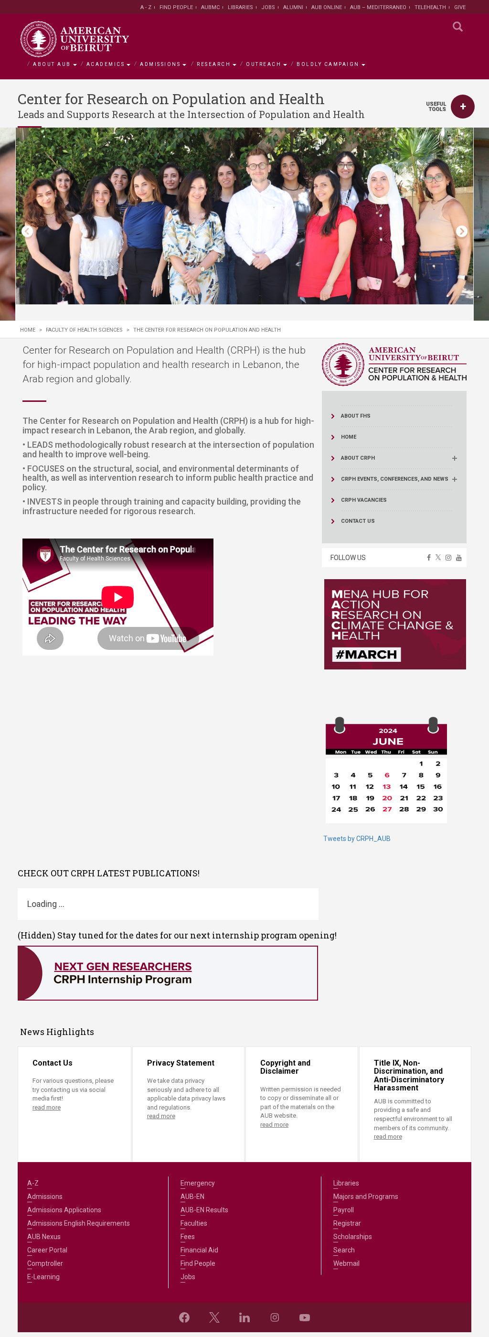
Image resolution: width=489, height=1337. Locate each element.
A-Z (33, 1183)
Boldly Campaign (328, 64)
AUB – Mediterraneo (378, 7)
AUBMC (210, 7)
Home (27, 330)
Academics (105, 64)
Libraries (240, 7)
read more (46, 1107)
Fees (188, 1236)
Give (460, 7)
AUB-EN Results (204, 1210)
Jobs (268, 7)
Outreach (263, 64)
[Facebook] (184, 1317)
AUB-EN (192, 1196)
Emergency (198, 1183)
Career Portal (47, 1250)
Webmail (346, 1263)
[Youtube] (304, 1317)
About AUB (52, 64)
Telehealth (430, 7)
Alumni (293, 7)
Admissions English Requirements (78, 1223)
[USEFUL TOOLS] (463, 106)
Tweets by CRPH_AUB (357, 838)
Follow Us (348, 557)
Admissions (160, 64)
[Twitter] (214, 1317)
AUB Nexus (44, 1236)
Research (214, 64)
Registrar (347, 1223)
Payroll (343, 1210)
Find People (176, 7)
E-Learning (43, 1277)
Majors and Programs (365, 1196)
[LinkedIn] (244, 1317)
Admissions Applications (64, 1210)
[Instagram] (274, 1317)
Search (344, 1250)
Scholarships (352, 1236)
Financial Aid (199, 1250)
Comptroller (45, 1263)
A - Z (145, 7)
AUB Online (326, 7)
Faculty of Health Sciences (84, 330)
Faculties (194, 1223)
